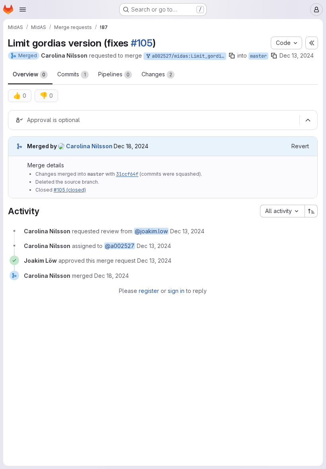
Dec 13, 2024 (296, 55)
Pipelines (114, 74)
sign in (176, 290)
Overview (29, 74)
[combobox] (282, 211)
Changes (157, 74)
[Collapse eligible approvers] (307, 120)
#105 (142, 43)
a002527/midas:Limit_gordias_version (187, 56)
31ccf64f (127, 174)
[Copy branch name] (232, 55)
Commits (71, 74)
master (258, 56)
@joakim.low (151, 231)
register (149, 290)
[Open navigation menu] (22, 9)
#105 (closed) (70, 190)
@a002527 (119, 245)
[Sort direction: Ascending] (311, 211)
